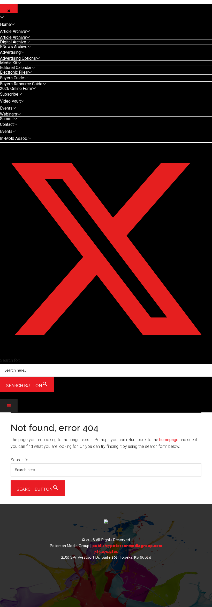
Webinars (8, 114)
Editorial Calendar (16, 67)
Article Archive (13, 31)
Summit (7, 118)
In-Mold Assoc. (14, 138)
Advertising (10, 52)
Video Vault (10, 101)
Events (6, 108)
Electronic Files (14, 72)
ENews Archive (13, 46)
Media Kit (8, 62)
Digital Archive (13, 42)
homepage (168, 439)
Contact (7, 124)
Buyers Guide (12, 77)
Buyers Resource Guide (21, 83)
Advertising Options (18, 58)
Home (5, 24)
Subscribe (9, 94)
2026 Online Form (16, 88)
